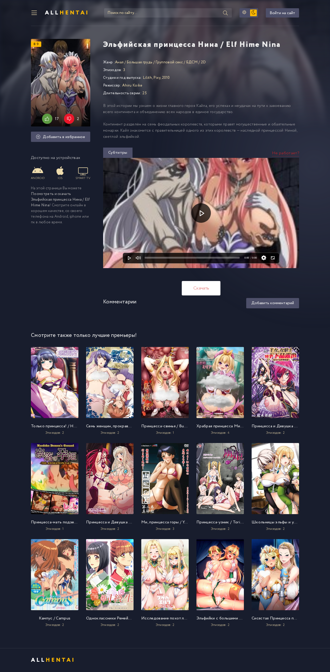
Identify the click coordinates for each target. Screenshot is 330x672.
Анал (119, 62)
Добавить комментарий (272, 303)
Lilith (147, 78)
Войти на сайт (282, 13)
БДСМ (192, 62)
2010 (166, 78)
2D (203, 62)
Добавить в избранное (64, 137)
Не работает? (285, 153)
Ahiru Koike (132, 85)
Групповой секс (169, 62)
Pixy (156, 78)
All (67, 13)
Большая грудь (139, 62)
